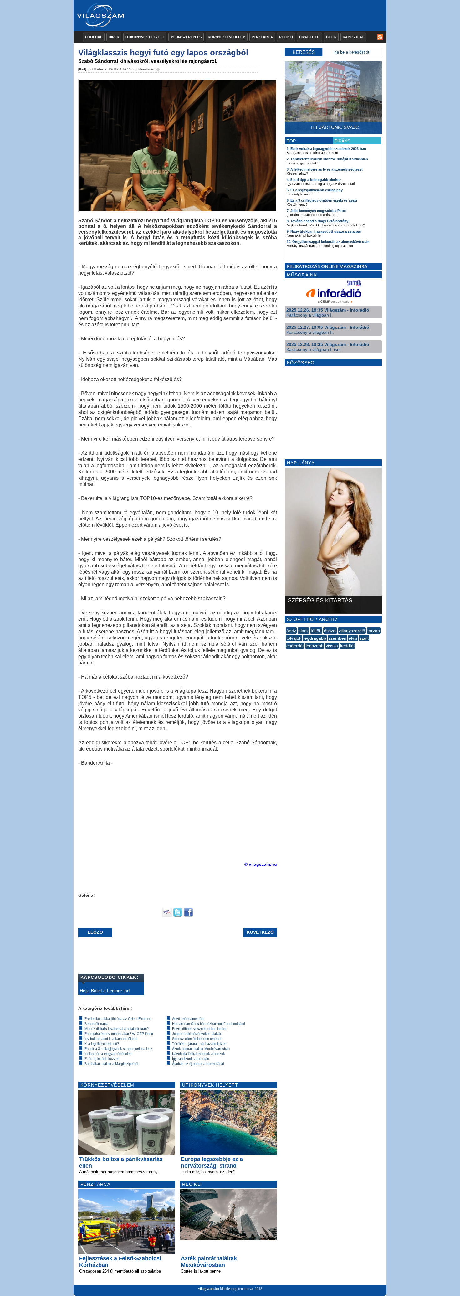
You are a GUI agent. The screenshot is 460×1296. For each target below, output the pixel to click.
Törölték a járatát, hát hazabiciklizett (199, 1044)
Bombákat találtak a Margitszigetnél (111, 1064)
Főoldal (93, 37)
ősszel (330, 630)
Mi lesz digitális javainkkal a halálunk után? (116, 1028)
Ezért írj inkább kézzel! (101, 1059)
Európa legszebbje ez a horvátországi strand (212, 1162)
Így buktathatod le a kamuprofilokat (110, 1038)
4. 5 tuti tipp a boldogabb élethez (314, 180)
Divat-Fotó (309, 37)
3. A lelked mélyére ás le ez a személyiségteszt (325, 169)
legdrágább (315, 638)
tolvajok (293, 638)
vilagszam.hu (208, 1289)
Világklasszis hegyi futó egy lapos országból (163, 52)
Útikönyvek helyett (144, 37)
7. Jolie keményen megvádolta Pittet (316, 211)
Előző (95, 932)
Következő (260, 932)
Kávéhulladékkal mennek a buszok (198, 1054)
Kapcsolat (353, 37)
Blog (331, 37)
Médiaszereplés (186, 37)
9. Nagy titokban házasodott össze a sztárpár (324, 231)
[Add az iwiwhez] (167, 915)
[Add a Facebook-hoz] (188, 915)
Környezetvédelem (226, 37)
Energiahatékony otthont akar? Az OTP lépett (118, 1033)
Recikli (286, 37)
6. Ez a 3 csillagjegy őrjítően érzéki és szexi (322, 200)
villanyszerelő (352, 630)
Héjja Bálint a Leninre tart (105, 990)
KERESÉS (304, 52)
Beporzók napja (96, 1023)
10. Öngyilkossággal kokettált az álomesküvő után (328, 242)
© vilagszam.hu (260, 864)
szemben (337, 638)
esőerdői (295, 645)
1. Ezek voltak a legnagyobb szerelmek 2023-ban (326, 149)
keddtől (347, 645)
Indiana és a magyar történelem (108, 1054)
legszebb (315, 645)
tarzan (373, 630)
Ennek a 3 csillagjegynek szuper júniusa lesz (118, 1049)
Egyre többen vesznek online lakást (199, 1028)
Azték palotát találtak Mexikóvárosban (201, 1049)
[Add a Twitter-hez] (177, 915)
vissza (332, 645)
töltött (316, 630)
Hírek (114, 37)
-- (286, 652)
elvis (353, 638)
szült (364, 638)
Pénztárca (262, 37)
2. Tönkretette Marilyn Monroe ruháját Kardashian (327, 159)
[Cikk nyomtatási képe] (158, 68)
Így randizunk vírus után (190, 1059)
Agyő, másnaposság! (188, 1018)
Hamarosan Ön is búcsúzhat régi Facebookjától (208, 1023)
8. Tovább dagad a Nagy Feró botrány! (318, 221)
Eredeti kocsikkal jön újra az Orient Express (117, 1018)
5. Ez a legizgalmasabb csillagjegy (315, 190)
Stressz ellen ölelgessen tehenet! (197, 1038)
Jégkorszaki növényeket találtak (196, 1033)
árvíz (291, 630)
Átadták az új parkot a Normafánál (198, 1064)
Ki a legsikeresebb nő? (101, 1044)
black (303, 630)
